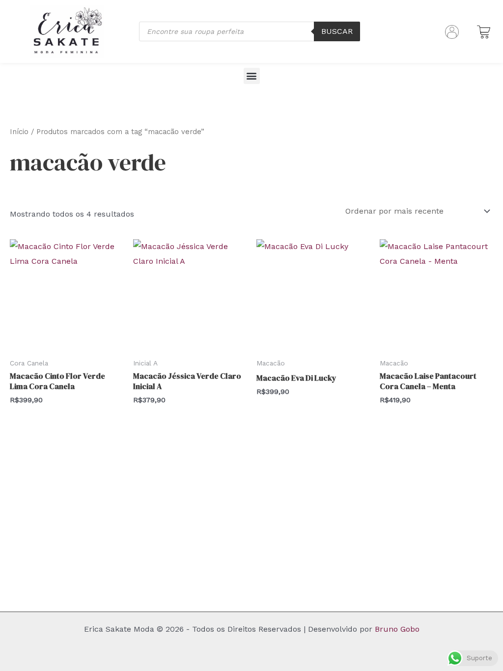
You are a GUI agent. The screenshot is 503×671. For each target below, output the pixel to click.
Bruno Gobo (397, 629)
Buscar (337, 31)
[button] (252, 76)
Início (19, 131)
